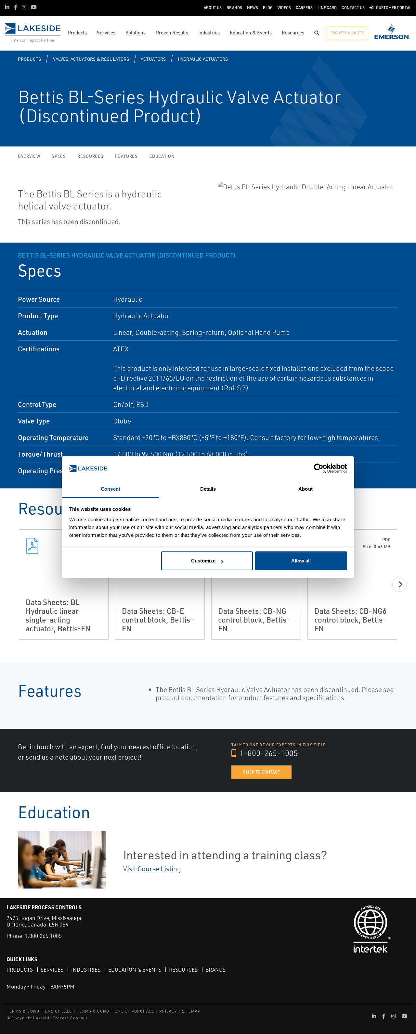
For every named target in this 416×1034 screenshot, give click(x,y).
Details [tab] (208, 489)
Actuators (153, 59)
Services (52, 969)
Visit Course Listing (152, 868)
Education (162, 156)
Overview (29, 156)
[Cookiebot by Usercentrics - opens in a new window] (318, 468)
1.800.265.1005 (43, 935)
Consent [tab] (110, 489)
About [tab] (305, 489)
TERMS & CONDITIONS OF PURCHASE (115, 1011)
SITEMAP (191, 1011)
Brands (215, 969)
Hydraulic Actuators (203, 59)
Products (29, 59)
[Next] (399, 584)
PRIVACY (168, 1011)
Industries (85, 969)
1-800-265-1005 (268, 753)
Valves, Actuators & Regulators (91, 59)
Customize (203, 560)
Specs (59, 156)
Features (126, 156)
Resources (90, 156)
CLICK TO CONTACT (261, 772)
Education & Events (134, 969)
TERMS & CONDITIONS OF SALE (39, 1011)
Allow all (301, 560)
